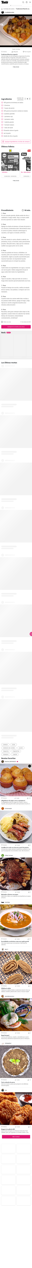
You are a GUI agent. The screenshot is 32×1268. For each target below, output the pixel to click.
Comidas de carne (8, 9)
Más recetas (16, 1136)
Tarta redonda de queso (8, 1082)
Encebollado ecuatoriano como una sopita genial (15, 941)
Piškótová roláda (6, 988)
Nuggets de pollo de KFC (8, 1129)
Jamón (15, 754)
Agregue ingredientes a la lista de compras (17, 141)
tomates (6, 751)
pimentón (16, 751)
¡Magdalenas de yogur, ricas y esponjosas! (13, 800)
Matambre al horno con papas (9, 894)
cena (13, 744)
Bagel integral (5, 1035)
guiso (21, 748)
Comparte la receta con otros (16, 326)
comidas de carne (9, 748)
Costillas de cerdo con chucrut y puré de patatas (15, 847)
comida (5, 744)
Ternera (6, 754)
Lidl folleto (4, 172)
